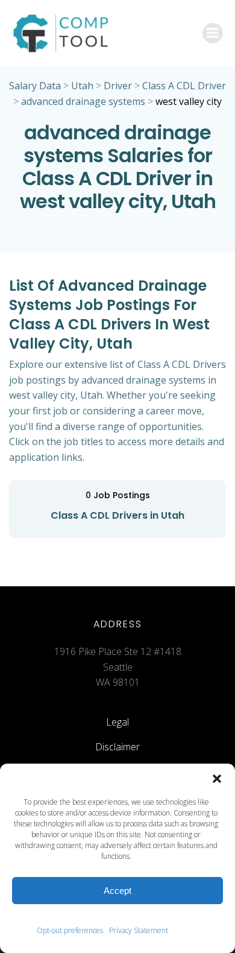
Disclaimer (117, 746)
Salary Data (35, 85)
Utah (82, 85)
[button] (217, 779)
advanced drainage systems (83, 101)
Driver (118, 85)
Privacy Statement (138, 930)
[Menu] (212, 33)
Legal (117, 722)
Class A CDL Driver (184, 85)
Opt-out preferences (70, 930)
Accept (117, 890)
